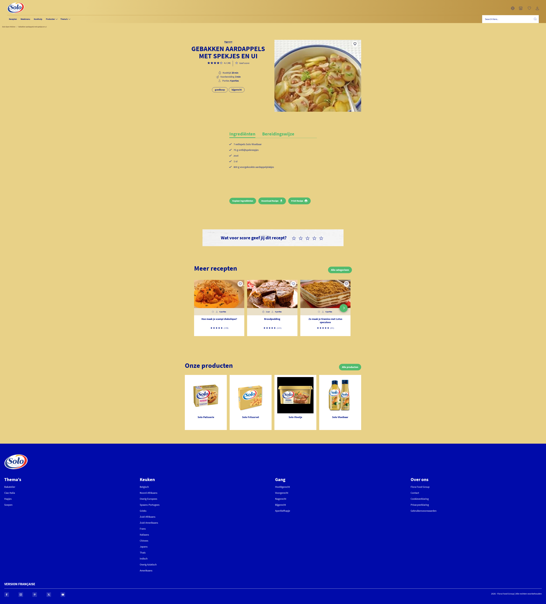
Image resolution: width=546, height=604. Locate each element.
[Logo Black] (15, 1)
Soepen (8, 504)
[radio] (295, 237)
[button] (513, 8)
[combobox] (510, 19)
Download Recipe (269, 200)
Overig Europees (148, 498)
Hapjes (8, 498)
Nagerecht (280, 498)
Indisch (144, 558)
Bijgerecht (280, 504)
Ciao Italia (9, 492)
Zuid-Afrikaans (147, 516)
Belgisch (144, 486)
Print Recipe (297, 200)
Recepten (13, 19)
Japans (144, 546)
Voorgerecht (281, 492)
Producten (50, 19)
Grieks (143, 510)
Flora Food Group (420, 486)
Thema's (64, 19)
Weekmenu (25, 19)
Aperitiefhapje (282, 510)
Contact (415, 492)
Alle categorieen (340, 269)
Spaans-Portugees (150, 504)
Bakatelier (9, 486)
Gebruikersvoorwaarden (424, 510)
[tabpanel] (273, 158)
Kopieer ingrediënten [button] (242, 200)
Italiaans (144, 534)
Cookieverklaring (420, 498)
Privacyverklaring (420, 504)
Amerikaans (146, 570)
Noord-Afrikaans (148, 492)
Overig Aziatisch (148, 564)
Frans (143, 528)
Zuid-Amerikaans (149, 522)
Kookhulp (38, 19)
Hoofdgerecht (282, 486)
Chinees (144, 540)
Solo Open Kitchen (8, 27)
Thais (143, 552)
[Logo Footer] (16, 455)
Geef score (244, 63)
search (535, 19)
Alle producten (350, 367)
